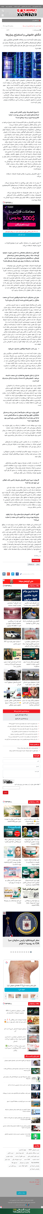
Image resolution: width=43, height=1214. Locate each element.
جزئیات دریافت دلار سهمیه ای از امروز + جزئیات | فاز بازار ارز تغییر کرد (22, 726)
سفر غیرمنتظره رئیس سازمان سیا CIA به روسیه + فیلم (23, 941)
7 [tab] (17, 952)
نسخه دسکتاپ (21, 1193)
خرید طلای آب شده (20, 1156)
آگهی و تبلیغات (17, 6)
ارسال (5, 792)
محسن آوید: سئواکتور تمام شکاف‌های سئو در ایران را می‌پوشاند (16, 1093)
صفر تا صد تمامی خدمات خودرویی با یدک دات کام (19, 1085)
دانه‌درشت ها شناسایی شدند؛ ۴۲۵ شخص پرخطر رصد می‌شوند (23, 734)
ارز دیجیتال (31, 564)
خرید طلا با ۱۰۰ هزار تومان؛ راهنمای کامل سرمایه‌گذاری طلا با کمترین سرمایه (17, 1069)
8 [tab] (15, 952)
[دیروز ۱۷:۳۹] (35, 1095)
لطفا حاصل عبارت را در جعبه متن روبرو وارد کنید (27, 784)
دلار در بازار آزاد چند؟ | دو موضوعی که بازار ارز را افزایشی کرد (24, 731)
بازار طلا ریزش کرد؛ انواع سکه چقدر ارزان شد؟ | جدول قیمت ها (23, 729)
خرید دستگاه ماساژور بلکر (32, 1153)
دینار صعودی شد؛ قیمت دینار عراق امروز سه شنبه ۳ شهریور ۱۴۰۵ (23, 724)
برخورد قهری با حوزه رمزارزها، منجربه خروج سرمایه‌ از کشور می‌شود (23, 751)
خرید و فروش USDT (34, 1150)
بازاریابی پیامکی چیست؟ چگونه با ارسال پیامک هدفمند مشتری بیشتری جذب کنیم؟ (16, 1127)
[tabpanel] (21, 929)
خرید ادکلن (10, 1153)
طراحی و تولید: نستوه (21, 1205)
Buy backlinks (35, 1163)
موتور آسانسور (22, 1150)
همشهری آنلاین (27, 12)
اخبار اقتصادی (31, 26)
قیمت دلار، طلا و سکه (34, 1182)
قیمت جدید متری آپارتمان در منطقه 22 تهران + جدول (18, 1101)
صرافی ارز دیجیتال (24, 1163)
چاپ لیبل (7, 1159)
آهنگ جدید (27, 1159)
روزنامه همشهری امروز (36, 6)
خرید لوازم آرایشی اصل (33, 1156)
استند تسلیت (35, 1159)
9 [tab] (13, 952)
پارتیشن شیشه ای (34, 1166)
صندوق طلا (14, 1163)
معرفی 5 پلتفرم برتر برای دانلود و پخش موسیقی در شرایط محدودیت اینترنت (17, 1110)
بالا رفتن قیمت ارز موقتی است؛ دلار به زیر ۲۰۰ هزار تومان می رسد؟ (22, 737)
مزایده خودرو (9, 1156)
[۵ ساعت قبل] (35, 1063)
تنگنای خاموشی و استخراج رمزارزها (23, 35)
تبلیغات (37, 1184)
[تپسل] (4, 203)
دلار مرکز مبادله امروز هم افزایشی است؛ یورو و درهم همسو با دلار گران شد (21, 739)
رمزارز (37, 564)
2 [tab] (28, 952)
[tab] (21, 711)
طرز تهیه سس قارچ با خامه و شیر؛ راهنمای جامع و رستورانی (17, 1060)
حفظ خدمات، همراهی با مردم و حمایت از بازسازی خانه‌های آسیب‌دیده (17, 1135)
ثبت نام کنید (21, 235)
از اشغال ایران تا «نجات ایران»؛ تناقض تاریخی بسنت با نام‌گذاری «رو (21, 20)
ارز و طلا (24, 26)
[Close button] (42, 1207)
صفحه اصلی (38, 26)
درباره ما (37, 1180)
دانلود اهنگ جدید (23, 1166)
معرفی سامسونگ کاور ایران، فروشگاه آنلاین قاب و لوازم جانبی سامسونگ (16, 1077)
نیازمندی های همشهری (26, 6)
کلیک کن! (21, 989)
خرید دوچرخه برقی (17, 1159)
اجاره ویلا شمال (20, 1153)
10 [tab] (11, 952)
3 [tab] (26, 952)
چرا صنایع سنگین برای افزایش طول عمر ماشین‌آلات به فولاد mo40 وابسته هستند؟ (17, 1118)
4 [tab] (24, 952)
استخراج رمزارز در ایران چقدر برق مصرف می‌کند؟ (27, 748)
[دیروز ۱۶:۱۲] (35, 1136)
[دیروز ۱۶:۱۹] (35, 1112)
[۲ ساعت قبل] (21, 924)
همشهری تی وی (9, 6)
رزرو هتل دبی (12, 1166)
